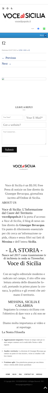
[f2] (24, 88)
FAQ (20, 374)
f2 (29, 50)
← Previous (9, 57)
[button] (4, 8)
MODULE (39, 374)
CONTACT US (29, 374)
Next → (6, 63)
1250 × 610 (22, 50)
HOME (8, 374)
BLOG (14, 374)
